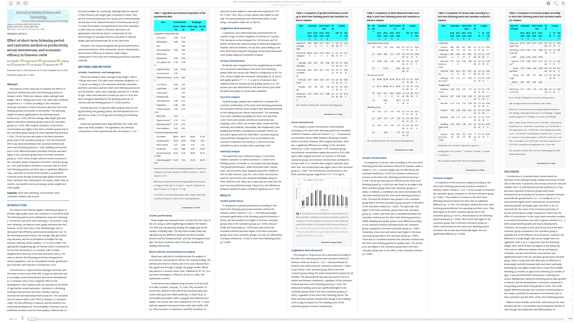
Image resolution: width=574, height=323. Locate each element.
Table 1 (134, 131)
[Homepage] (11, 3)
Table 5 (463, 189)
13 (536, 198)
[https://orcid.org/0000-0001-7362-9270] (22, 61)
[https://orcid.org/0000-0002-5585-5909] (40, 61)
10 (272, 83)
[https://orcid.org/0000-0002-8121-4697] (44, 64)
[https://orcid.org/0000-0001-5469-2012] (61, 64)
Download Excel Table (191, 208)
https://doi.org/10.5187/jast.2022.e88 (27, 29)
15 (557, 198)
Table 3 (323, 262)
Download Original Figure (331, 242)
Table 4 (375, 169)
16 (556, 205)
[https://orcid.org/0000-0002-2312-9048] (58, 61)
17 (528, 242)
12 (519, 187)
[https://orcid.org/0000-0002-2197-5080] (12, 64)
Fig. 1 (333, 134)
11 (255, 141)
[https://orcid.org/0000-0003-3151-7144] (28, 64)
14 (539, 198)
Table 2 (250, 212)
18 (518, 260)
